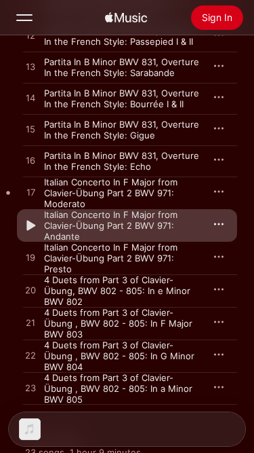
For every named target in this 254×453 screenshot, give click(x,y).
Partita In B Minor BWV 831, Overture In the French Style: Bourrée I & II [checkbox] (121, 98)
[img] (126, 18)
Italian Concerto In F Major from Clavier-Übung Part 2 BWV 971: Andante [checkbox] (110, 225)
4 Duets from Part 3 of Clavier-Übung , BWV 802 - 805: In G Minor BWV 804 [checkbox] (119, 356)
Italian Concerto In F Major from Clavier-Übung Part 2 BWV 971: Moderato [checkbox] (110, 193)
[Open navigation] (24, 18)
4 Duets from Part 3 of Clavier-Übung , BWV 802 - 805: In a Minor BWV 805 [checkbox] (118, 388)
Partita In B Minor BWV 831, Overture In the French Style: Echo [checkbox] (121, 161)
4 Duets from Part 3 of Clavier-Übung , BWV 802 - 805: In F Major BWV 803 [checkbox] (118, 323)
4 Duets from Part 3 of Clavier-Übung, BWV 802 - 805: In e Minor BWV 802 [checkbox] (117, 290)
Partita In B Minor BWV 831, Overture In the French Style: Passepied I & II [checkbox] (121, 36)
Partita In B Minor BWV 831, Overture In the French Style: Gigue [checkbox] (121, 130)
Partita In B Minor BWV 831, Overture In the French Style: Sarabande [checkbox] (121, 67)
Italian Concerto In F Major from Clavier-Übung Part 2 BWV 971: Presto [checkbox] (110, 258)
